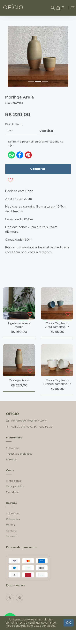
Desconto (12, 536)
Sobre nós (12, 448)
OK (68, 622)
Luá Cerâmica (14, 103)
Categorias (13, 519)
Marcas (10, 525)
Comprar (38, 168)
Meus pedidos (15, 486)
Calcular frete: (14, 124)
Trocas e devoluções (19, 454)
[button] (12, 56)
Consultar (46, 130)
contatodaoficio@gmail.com (28, 421)
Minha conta (13, 481)
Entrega (11, 459)
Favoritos (12, 492)
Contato (11, 531)
